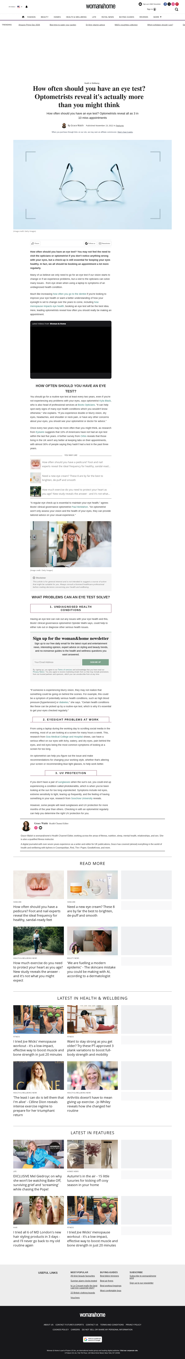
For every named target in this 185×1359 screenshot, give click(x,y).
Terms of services (65, 670)
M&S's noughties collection (126, 25)
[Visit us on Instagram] (173, 4)
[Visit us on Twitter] (169, 4)
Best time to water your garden (63, 25)
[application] (70, 350)
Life (94, 17)
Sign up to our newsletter (141, 1283)
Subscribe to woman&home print (143, 1277)
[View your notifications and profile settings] (26, 7)
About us (48, 1325)
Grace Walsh (77, 125)
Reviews (143, 17)
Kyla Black (105, 400)
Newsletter (106, 243)
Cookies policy (61, 1330)
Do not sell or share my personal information (107, 1330)
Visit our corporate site (129, 1351)
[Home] (23, 17)
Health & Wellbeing (76, 17)
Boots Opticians (86, 404)
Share (37, 243)
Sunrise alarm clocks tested (84, 1281)
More (156, 17)
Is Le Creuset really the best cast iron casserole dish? (84, 1287)
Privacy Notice (38, 672)
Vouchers (75, 1298)
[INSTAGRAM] (36, 828)
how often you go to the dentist (69, 294)
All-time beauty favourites (83, 1276)
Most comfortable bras (110, 1290)
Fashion (31, 17)
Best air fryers (106, 1281)
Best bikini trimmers (109, 1276)
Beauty (44, 17)
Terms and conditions (112, 1325)
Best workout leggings (110, 1286)
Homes (57, 17)
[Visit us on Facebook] (165, 4)
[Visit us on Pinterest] (177, 4)
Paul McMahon (80, 507)
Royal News (108, 17)
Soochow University (81, 798)
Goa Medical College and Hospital (64, 736)
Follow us (91, 243)
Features (120, 125)
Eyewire (40, 432)
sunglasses (64, 782)
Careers (75, 1330)
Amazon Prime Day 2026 (29, 25)
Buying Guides (126, 17)
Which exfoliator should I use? (160, 25)
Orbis (83, 436)
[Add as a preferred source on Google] (92, 1339)
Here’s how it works (125, 132)
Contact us (92, 1325)
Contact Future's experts (70, 1325)
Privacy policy (133, 1325)
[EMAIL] (41, 828)
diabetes (63, 702)
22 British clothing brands (83, 1293)
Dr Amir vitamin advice (95, 25)
